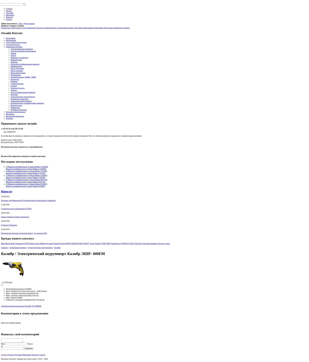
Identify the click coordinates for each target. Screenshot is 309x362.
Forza (37, 244)
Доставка (9, 13)
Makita (42, 244)
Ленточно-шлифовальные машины (25, 64)
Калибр (146, 244)
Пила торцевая (17, 71)
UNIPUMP (105, 244)
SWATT (86, 244)
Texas (92, 244)
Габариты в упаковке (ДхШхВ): (19, 300)
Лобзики (14, 62)
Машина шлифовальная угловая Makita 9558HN (25, 186)
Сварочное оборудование (21, 101)
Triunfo (98, 244)
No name (49, 244)
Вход (21, 24)
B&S (3, 244)
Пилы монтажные (18, 73)
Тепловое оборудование (84, 28)
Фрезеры (14, 95)
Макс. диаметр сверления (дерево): (20, 293)
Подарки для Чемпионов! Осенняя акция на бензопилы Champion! (28, 201)
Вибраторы (15, 108)
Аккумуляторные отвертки (22, 49)
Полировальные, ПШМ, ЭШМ (23, 77)
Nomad (56, 244)
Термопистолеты (18, 88)
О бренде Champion (9, 225)
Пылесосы (15, 79)
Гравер (13, 53)
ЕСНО (131, 244)
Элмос (167, 244)
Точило (14, 90)
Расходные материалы (113, 28)
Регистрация (29, 24)
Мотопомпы (16, 28)
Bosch (7, 244)
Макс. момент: (12, 298)
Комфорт (153, 244)
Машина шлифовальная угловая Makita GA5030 (25, 173)
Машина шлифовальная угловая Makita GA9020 (25, 178)
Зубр (136, 244)
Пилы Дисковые (17, 69)
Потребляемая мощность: (16, 289)
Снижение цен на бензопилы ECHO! (16, 209)
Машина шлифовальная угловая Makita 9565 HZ (25, 182)
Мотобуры (99, 28)
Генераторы (6, 28)
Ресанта (161, 244)
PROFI (68, 244)
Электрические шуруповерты (23, 97)
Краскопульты (16, 105)
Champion (19, 244)
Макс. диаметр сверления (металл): (20, 295)
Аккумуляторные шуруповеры (23, 51)
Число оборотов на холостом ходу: (20, 291)
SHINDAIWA (77, 244)
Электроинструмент (65, 28)
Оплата (9, 11)
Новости (9, 17)
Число (30, 344)
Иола (141, 244)
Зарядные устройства (19, 58)
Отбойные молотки (19, 110)
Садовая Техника (50, 28)
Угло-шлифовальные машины (23, 92)
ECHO (26, 244)
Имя (2, 344)
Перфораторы (16, 66)
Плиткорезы (16, 75)
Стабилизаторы (17, 84)
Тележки (126, 28)
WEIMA (124, 244)
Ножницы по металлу (20, 99)
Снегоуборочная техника (32, 28)
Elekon (32, 244)
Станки (14, 86)
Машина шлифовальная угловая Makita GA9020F (26, 169)
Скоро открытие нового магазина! (15, 217)
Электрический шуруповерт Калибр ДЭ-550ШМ (21, 306)
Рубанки (14, 82)
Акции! (9, 19)
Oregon (62, 244)
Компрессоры (16, 60)
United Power (115, 244)
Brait (12, 244)
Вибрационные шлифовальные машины (27, 103)
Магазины (10, 15)
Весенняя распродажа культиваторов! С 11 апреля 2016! (24, 233)
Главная (9, 9)
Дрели (13, 55)
